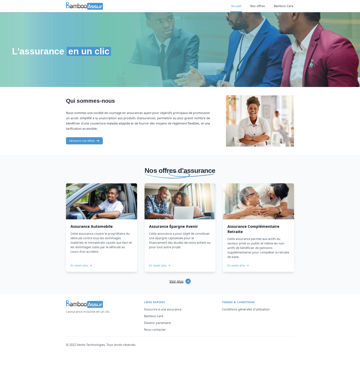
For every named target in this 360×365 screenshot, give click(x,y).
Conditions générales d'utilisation (246, 309)
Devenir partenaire (157, 323)
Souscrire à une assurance (163, 309)
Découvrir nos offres (82, 140)
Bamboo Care (153, 316)
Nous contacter (155, 330)
